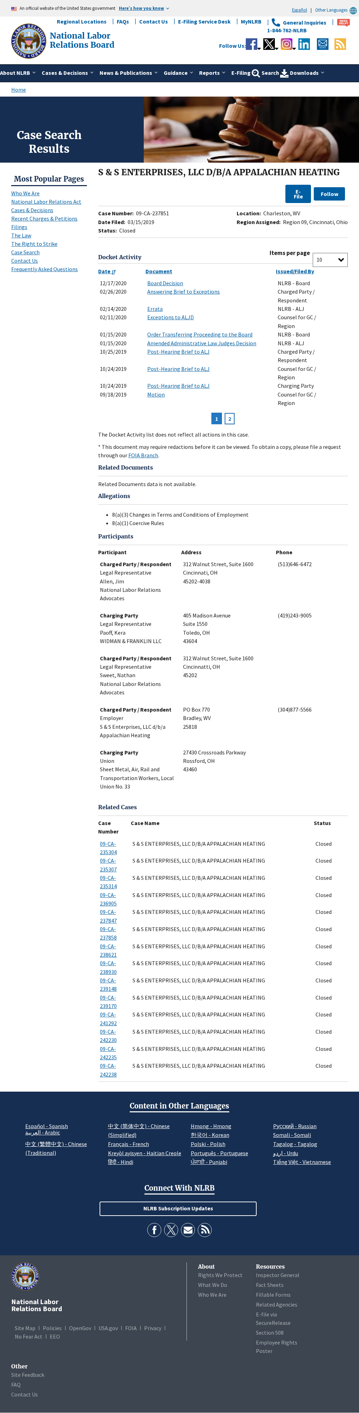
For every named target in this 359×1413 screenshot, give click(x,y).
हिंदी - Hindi (120, 1161)
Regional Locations (82, 21)
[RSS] (205, 1230)
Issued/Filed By (295, 271)
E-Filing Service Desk (204, 21)
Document (158, 271)
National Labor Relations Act (46, 201)
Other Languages (331, 10)
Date (104, 271)
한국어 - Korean (210, 1134)
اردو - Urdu (285, 1153)
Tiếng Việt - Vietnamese (302, 1161)
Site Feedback (27, 1374)
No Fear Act (28, 1336)
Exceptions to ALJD (170, 317)
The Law (21, 235)
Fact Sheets (270, 1284)
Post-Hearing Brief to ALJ (178, 351)
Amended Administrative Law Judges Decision (201, 343)
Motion (156, 394)
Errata (155, 308)
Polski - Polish (208, 1143)
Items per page (290, 253)
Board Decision (165, 283)
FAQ (16, 1384)
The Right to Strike (34, 243)
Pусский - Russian (295, 1126)
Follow (329, 193)
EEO (55, 1336)
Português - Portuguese (219, 1153)
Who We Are (25, 193)
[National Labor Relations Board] (29, 40)
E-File (298, 194)
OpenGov (80, 1328)
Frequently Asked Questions (44, 269)
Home (18, 89)
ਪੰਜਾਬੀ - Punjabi (209, 1161)
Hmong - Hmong (211, 1126)
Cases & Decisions (32, 210)
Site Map (25, 1328)
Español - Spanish (46, 1126)
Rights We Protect (220, 1274)
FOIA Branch (143, 455)
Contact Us (153, 21)
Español (299, 10)
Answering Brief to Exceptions (183, 291)
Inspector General (277, 1274)
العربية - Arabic (42, 1133)
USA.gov (108, 1328)
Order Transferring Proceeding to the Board (199, 334)
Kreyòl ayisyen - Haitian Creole (144, 1153)
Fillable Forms (273, 1294)
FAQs (123, 21)
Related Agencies (276, 1304)
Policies (52, 1328)
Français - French (128, 1143)
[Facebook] (154, 1230)
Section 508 (270, 1332)
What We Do (212, 1284)
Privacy (152, 1328)
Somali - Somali (292, 1134)
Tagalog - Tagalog (295, 1143)
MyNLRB (251, 21)
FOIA (131, 1328)
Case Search (25, 252)
